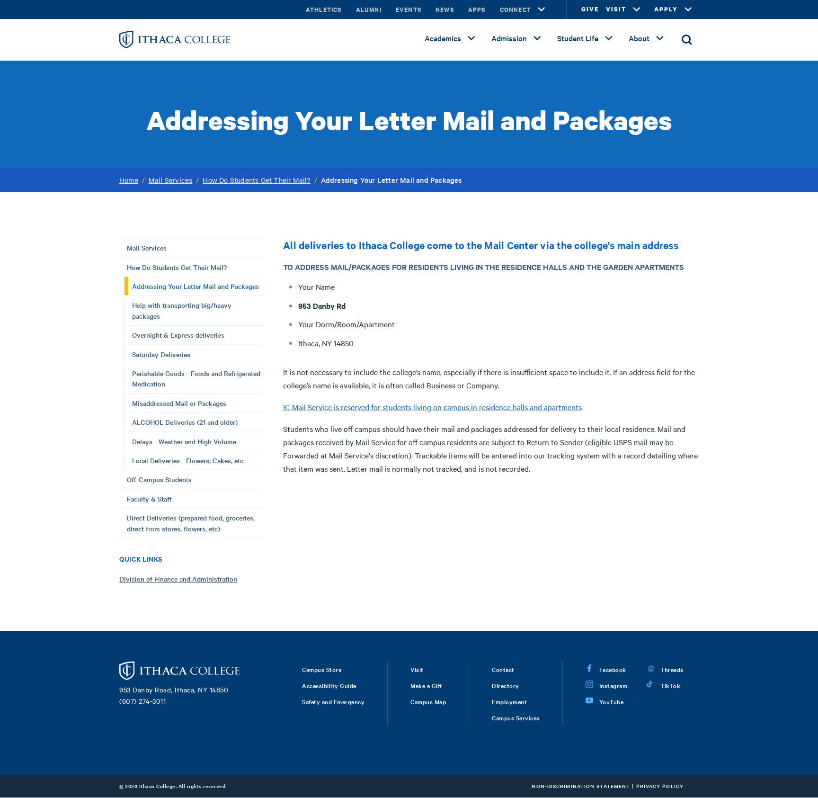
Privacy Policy (660, 785)
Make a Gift (426, 685)
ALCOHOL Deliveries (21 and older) (185, 422)
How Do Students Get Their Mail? (256, 180)
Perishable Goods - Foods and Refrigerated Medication (196, 378)
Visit (417, 669)
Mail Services (171, 180)
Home (128, 180)
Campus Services (516, 717)
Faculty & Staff (149, 498)
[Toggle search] (687, 40)
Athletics (324, 9)
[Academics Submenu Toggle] (471, 38)
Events (408, 9)
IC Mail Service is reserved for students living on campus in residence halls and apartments (432, 407)
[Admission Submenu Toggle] (537, 38)
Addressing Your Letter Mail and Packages (195, 286)
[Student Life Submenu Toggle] (608, 38)
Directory (505, 685)
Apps (477, 9)
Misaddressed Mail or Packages (179, 403)
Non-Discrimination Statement (581, 785)
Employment (509, 701)
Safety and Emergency (333, 701)
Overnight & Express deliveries (178, 335)
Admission (509, 38)
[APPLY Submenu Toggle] (688, 9)
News (445, 9)
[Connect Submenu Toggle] (541, 9)
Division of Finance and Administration (178, 578)
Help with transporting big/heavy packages (181, 310)
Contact (503, 669)
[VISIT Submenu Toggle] (636, 9)
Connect (515, 9)
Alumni (369, 9)
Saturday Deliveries (161, 354)
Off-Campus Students (159, 479)
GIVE (590, 9)
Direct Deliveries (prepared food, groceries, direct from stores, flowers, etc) (191, 523)
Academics (443, 38)
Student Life (577, 38)
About (639, 38)
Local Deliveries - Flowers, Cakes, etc (187, 460)
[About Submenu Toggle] (659, 38)
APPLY (666, 9)
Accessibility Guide (329, 685)
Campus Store (321, 669)
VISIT (616, 9)
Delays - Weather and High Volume (184, 441)
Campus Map (428, 701)
